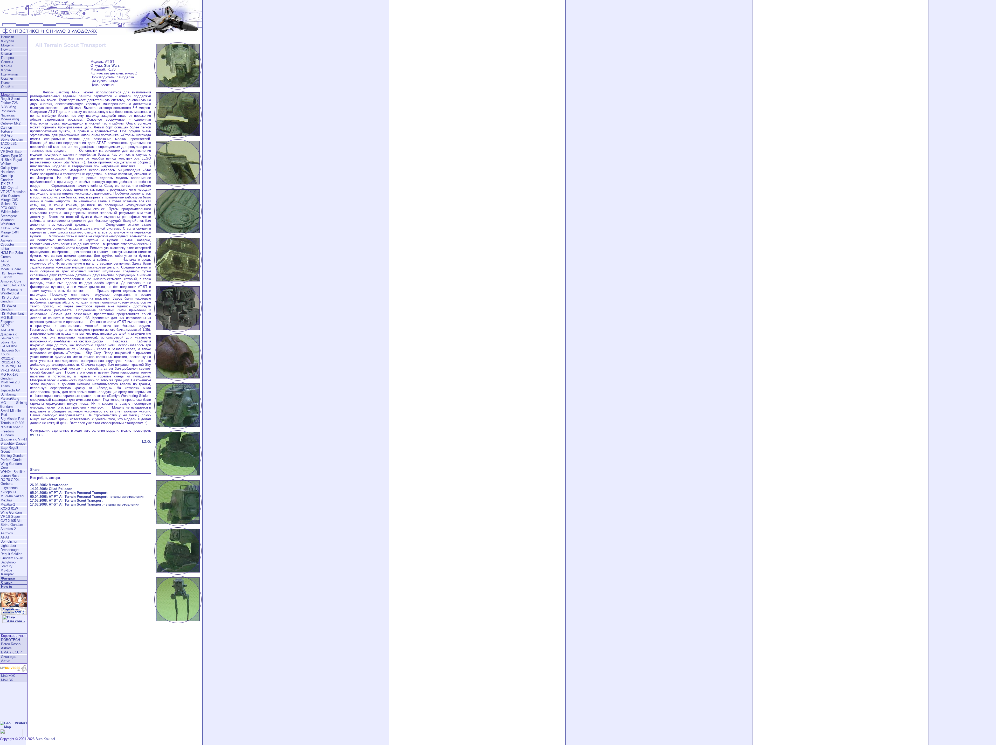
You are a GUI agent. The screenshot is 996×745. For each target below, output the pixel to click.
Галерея (7, 58)
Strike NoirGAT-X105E (9, 344)
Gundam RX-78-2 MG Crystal (9, 184)
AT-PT (5, 326)
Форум (6, 70)
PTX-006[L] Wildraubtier (9, 210)
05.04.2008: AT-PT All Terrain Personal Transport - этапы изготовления (87, 497)
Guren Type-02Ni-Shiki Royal (12, 158)
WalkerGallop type (9, 166)
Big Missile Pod (12, 419)
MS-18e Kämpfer (7, 572)
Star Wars (112, 65)
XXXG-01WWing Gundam (11, 510)
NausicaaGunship (8, 174)
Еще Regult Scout (9, 449)
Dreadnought (10, 550)
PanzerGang (10, 399)
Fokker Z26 (9, 103)
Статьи (6, 54)
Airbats (6, 648)
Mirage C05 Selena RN (9, 202)
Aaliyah (6, 240)
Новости (7, 37)
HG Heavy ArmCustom (12, 275)
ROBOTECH (10, 640)
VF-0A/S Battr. (12, 152)
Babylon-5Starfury (8, 564)
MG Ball (7, 318)
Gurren (6, 257)
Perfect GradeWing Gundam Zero (11, 464)
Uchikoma (8, 394)
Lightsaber (8, 546)
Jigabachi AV (10, 390)
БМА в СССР (11, 652)
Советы (7, 62)
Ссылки (7, 78)
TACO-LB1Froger (9, 145)
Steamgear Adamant (8, 218)
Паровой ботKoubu (10, 352)
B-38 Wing (8, 107)
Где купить (9, 74)
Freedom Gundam (7, 433)
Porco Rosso (10, 644)
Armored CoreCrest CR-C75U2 (13, 283)
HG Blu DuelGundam (10, 299)
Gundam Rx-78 (12, 558)
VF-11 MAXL (10, 370)
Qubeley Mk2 (10, 123)
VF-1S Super (10, 517)
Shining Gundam (13, 456)
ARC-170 (7, 330)
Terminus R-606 (12, 423)
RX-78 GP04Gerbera (10, 482)
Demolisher (9, 541)
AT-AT (5, 537)
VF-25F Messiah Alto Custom (12, 194)
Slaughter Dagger (13, 443)
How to (6, 49)
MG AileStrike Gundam (12, 137)
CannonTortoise (6, 129)
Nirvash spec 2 (12, 427)
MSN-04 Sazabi (12, 496)
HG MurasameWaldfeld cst (11, 291)
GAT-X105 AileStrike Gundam (12, 523)
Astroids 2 (8, 529)
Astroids (7, 533)
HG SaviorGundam (8, 307)
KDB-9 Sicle (10, 228)
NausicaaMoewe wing (10, 117)
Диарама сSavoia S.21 (10, 336)
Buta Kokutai (45, 739)
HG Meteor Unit (12, 313)
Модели (7, 45)
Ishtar (5, 249)
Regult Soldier (11, 554)
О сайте (7, 87)
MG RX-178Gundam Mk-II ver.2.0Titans (10, 380)
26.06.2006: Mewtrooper (49, 485)
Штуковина (9, 488)
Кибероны (8, 492)
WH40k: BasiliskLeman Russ (13, 474)
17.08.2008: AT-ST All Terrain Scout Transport (66, 500)
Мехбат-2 (8, 504)
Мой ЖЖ (8, 676)
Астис (5, 661)
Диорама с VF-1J (14, 439)
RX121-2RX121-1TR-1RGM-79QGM (11, 362)
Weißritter (8, 224)
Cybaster (7, 244)
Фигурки (7, 41)
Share (34, 470)
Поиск (5, 83)
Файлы (6, 66)
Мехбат (6, 500)
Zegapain (7, 322)
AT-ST (5, 261)
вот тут (36, 434)
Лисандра (8, 657)
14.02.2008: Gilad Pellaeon (51, 489)
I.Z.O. (146, 442)
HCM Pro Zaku (12, 253)
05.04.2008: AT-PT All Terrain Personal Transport (68, 493)
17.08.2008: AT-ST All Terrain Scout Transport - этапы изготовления (85, 504)
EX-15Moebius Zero (11, 267)
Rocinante (8, 111)
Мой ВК (7, 680)
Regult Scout (10, 99)
